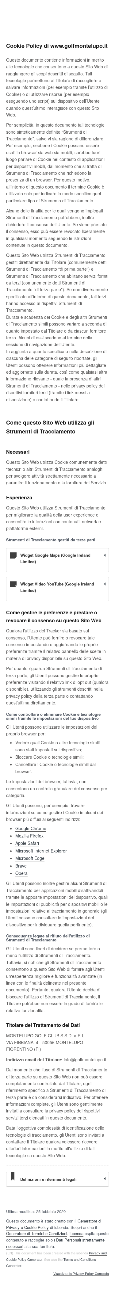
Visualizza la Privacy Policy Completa (81, 1274)
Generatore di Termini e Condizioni (36, 1233)
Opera (21, 873)
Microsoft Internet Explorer (41, 851)
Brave (21, 866)
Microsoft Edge (29, 858)
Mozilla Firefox (29, 836)
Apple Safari (27, 843)
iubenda (76, 1233)
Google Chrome (30, 828)
